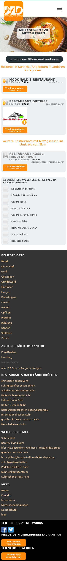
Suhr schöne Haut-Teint (15, 476)
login (4, 514)
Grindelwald (8, 281)
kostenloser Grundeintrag (13, 556)
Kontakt (6, 495)
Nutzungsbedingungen (14, 505)
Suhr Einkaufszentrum (14, 472)
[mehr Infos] (15, 116)
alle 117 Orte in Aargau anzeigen (21, 368)
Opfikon (6, 312)
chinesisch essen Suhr (14, 380)
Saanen (5, 327)
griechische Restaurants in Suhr (20, 419)
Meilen (5, 307)
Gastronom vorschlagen (14, 542)
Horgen (5, 292)
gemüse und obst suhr (14, 452)
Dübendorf (7, 266)
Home (5, 490)
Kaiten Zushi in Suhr (13, 405)
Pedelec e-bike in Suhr (14, 467)
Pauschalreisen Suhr (13, 424)
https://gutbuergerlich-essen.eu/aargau (24, 409)
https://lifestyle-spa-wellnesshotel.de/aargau (28, 457)
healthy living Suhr (12, 443)
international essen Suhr (16, 414)
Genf (4, 271)
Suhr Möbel (8, 438)
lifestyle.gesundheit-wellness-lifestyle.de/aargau (30, 447)
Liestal (5, 302)
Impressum (8, 500)
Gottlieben (7, 276)
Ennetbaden (8, 352)
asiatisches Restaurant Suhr (18, 390)
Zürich (5, 338)
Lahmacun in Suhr (12, 400)
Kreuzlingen (8, 297)
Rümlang (6, 322)
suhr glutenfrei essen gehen (18, 385)
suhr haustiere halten (14, 462)
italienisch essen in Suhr (16, 395)
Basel (4, 261)
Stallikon (6, 333)
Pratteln (6, 317)
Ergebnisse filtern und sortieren (34, 59)
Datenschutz (8, 509)
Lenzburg (6, 357)
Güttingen (7, 287)
